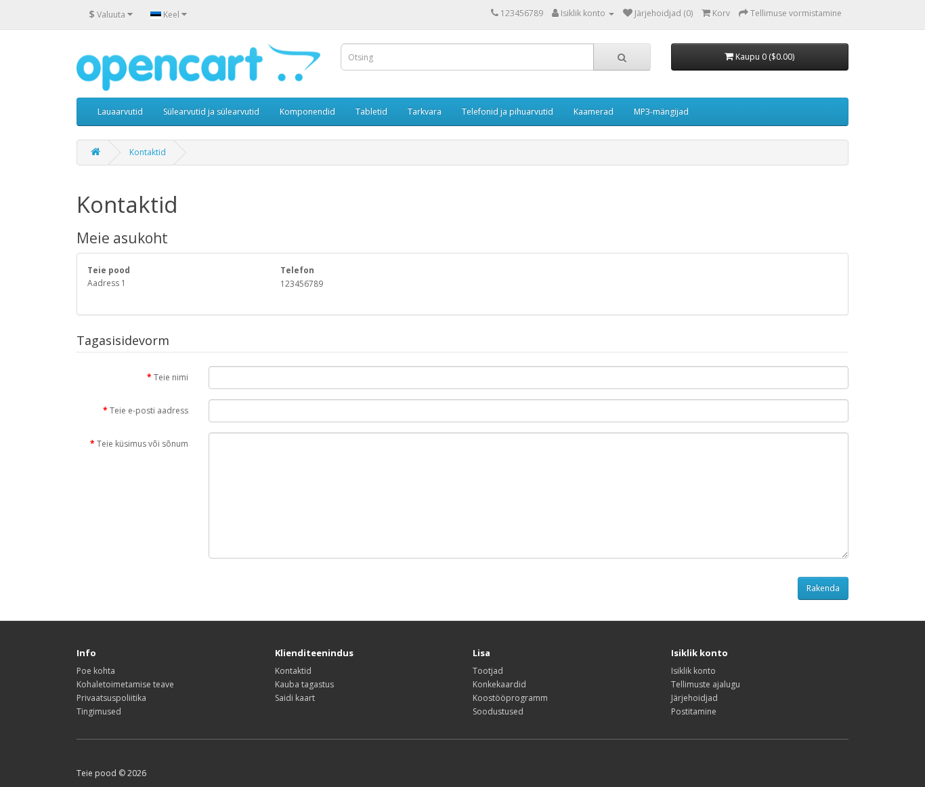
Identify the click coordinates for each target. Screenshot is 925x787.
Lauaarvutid (120, 111)
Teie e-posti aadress (149, 410)
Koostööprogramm (510, 698)
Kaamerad (594, 111)
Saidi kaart (295, 698)
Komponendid (307, 111)
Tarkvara (425, 111)
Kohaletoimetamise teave (125, 684)
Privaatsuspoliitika (111, 698)
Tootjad (488, 671)
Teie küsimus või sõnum (142, 443)
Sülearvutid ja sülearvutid (211, 111)
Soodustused (498, 711)
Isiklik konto (693, 671)
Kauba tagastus (304, 684)
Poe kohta (96, 671)
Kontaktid (147, 152)
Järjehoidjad (694, 698)
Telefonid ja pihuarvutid (507, 111)
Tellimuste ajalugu (705, 684)
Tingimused (99, 711)
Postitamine (693, 711)
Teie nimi (171, 377)
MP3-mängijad (661, 111)
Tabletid (371, 111)
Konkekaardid (499, 684)
